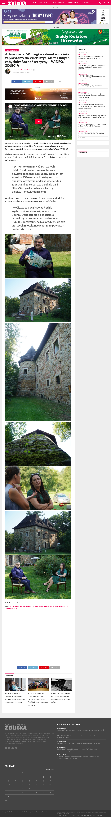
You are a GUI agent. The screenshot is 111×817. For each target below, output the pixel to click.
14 (36, 785)
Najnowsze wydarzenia (68, 725)
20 (29, 788)
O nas (34, 3)
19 (22, 788)
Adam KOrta (14, 607)
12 (22, 785)
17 (8, 788)
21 (36, 788)
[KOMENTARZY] (60, 81)
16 (50, 785)
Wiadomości (44, 3)
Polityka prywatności (88, 815)
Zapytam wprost (58, 3)
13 (29, 785)
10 (8, 785)
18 (15, 788)
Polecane (24, 607)
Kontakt (85, 3)
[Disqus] (38, 639)
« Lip (6, 800)
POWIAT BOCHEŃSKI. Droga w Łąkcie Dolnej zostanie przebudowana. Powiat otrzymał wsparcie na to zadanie (38, 699)
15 (43, 785)
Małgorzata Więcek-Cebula (22, 70)
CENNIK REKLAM (73, 3)
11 (15, 785)
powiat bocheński (35, 607)
